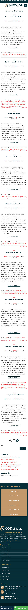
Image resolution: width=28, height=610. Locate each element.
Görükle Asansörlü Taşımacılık (11, 101)
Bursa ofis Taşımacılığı (9, 150)
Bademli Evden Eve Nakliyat (14, 17)
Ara (2, 445)
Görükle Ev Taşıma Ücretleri (11, 103)
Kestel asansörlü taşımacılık (18, 290)
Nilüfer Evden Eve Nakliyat (14, 299)
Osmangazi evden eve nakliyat (18, 384)
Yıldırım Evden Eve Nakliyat (14, 204)
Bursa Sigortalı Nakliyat (7, 459)
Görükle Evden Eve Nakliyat (14, 62)
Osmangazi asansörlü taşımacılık (19, 382)
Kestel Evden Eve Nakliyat (14, 252)
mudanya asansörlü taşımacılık (19, 430)
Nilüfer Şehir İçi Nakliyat (10, 340)
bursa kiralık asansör (16, 196)
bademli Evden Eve (5, 54)
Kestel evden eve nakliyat (6, 292)
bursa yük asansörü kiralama (11, 198)
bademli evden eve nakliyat (16, 54)
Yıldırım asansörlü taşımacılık (11, 243)
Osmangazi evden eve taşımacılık (8, 385)
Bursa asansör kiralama (17, 194)
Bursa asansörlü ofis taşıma (18, 147)
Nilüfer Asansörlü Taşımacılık (19, 337)
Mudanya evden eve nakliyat (7, 432)
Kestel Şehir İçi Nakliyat (14, 293)
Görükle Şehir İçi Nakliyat (14, 106)
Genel (14, 15)
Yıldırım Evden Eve (9, 245)
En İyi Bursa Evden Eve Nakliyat (9, 469)
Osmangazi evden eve (6, 384)
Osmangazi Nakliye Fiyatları (11, 387)
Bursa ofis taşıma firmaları (11, 149)
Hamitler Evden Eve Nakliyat (8, 462)
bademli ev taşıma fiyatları (18, 52)
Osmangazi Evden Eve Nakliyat (14, 346)
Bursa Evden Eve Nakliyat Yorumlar (10, 457)
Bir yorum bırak (23, 56)
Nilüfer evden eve (13, 339)
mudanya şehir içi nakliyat (18, 433)
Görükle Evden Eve (21, 103)
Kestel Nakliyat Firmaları (18, 292)
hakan (5, 20)
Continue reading (14, 47)
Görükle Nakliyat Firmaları (19, 104)
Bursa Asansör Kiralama (14, 157)
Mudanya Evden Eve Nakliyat (14, 395)
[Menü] (25, 5)
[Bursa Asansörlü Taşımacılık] (14, 5)
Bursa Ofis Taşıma (14, 114)
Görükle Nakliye (4, 106)
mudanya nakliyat (9, 433)
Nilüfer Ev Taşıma (5, 339)
